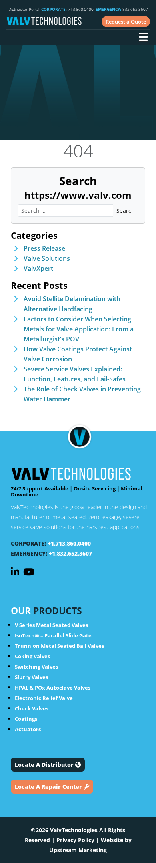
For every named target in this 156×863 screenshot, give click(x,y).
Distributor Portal (23, 9)
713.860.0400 (67, 9)
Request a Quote (126, 21)
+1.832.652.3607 (70, 553)
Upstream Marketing (78, 850)
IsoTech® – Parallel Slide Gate (53, 635)
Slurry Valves (31, 677)
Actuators (28, 729)
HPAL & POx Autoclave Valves (52, 687)
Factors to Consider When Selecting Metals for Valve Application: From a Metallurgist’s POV (79, 329)
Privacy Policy (75, 840)
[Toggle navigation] (143, 38)
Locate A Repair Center (49, 786)
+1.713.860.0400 (69, 543)
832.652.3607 (122, 9)
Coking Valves (32, 656)
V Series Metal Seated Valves (51, 625)
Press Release (44, 248)
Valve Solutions (47, 258)
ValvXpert (38, 268)
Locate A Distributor (45, 764)
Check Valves (31, 708)
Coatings (26, 718)
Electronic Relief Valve (44, 698)
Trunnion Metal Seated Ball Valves (59, 645)
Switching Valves (36, 666)
